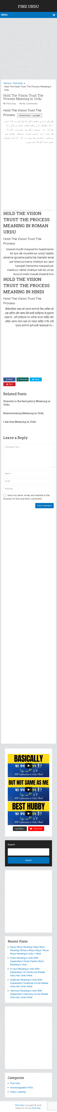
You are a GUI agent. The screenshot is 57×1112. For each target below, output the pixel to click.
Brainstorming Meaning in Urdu (23, 413)
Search (11, 844)
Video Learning (18, 1092)
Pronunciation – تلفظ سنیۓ (30, 115)
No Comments (29, 103)
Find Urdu (28, 6)
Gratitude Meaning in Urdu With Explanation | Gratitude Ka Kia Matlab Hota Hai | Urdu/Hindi (29, 983)
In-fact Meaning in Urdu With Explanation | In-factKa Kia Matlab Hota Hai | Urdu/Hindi (27, 972)
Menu (4, 15)
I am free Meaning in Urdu (19, 421)
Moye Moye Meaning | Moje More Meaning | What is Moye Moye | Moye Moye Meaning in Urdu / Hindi (29, 950)
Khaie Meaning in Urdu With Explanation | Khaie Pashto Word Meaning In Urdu (27, 961)
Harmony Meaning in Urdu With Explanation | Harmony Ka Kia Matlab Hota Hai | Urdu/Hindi (29, 994)
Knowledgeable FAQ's (21, 1087)
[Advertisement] (28, 47)
